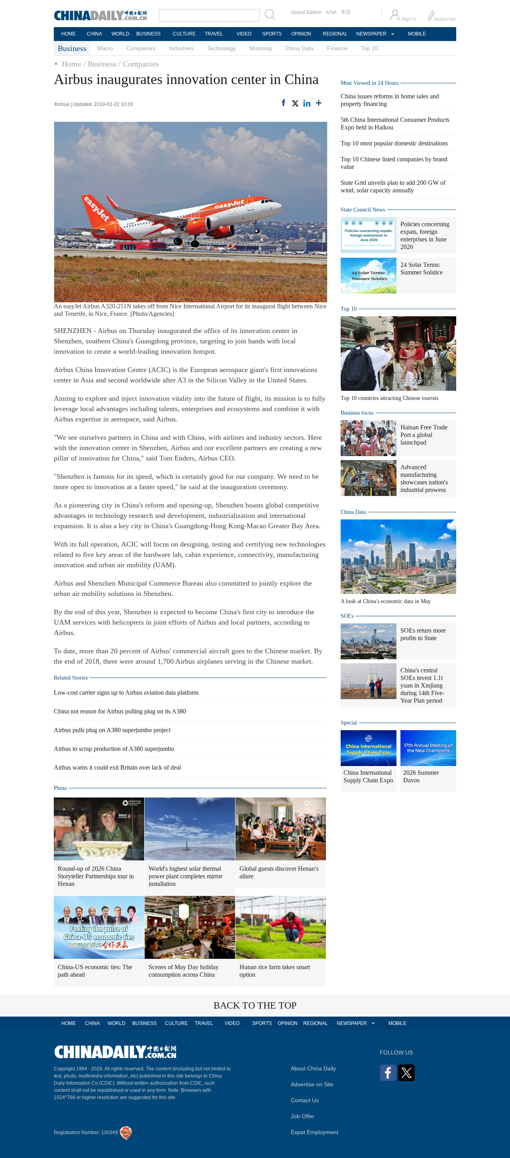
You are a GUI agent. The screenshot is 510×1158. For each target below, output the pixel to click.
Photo (60, 788)
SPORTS (272, 34)
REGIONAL (335, 34)
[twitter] (295, 103)
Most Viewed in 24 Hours (369, 83)
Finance (337, 48)
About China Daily (313, 1068)
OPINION (301, 34)
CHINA (94, 34)
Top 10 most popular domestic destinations (394, 143)
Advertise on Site (312, 1084)
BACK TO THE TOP (255, 1005)
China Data (299, 48)
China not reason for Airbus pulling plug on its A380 (120, 711)
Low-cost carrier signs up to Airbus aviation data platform (126, 692)
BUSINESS (148, 34)
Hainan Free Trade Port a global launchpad (423, 435)
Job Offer (302, 1116)
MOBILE (417, 34)
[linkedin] (307, 103)
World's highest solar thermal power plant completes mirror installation (185, 876)
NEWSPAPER (371, 34)
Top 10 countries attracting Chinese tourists (389, 398)
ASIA (331, 12)
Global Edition (306, 12)
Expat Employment (314, 1132)
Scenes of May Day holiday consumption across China (184, 971)
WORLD (120, 34)
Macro (105, 48)
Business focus (357, 413)
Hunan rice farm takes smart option (274, 971)
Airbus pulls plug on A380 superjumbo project (112, 730)
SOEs (347, 616)
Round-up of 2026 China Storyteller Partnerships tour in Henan (96, 876)
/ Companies (138, 63)
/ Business (99, 63)
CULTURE (184, 34)
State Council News (363, 210)
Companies (141, 48)
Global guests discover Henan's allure (278, 872)
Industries (181, 48)
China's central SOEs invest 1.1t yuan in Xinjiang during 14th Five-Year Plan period (422, 685)
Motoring (260, 48)
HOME (68, 34)
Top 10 (369, 48)
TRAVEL (214, 34)
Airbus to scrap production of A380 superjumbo (114, 748)
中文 (346, 12)
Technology (221, 48)
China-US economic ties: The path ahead (95, 971)
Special (349, 723)
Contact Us (305, 1100)
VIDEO (244, 34)
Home (71, 63)
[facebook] (283, 102)
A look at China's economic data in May (386, 601)
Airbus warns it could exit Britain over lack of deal (117, 767)
